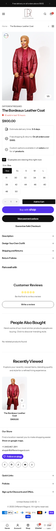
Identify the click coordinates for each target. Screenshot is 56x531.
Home (4, 26)
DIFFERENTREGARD (12, 106)
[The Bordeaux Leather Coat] (14, 393)
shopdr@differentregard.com (15, 450)
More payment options (28, 218)
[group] (28, 66)
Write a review (28, 304)
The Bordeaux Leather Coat (14, 414)
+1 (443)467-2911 (10, 446)
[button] (6, 3)
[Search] (45, 14)
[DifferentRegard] (28, 13)
